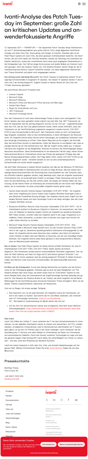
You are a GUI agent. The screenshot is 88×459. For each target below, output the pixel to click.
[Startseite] (8, 4)
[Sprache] (79, 3)
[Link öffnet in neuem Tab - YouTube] (76, 400)
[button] (84, 4)
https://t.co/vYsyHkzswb (49, 298)
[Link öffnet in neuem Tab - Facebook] (68, 400)
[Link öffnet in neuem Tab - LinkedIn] (54, 400)
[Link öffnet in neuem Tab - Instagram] (61, 400)
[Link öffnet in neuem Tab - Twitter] (47, 400)
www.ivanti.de (56, 348)
